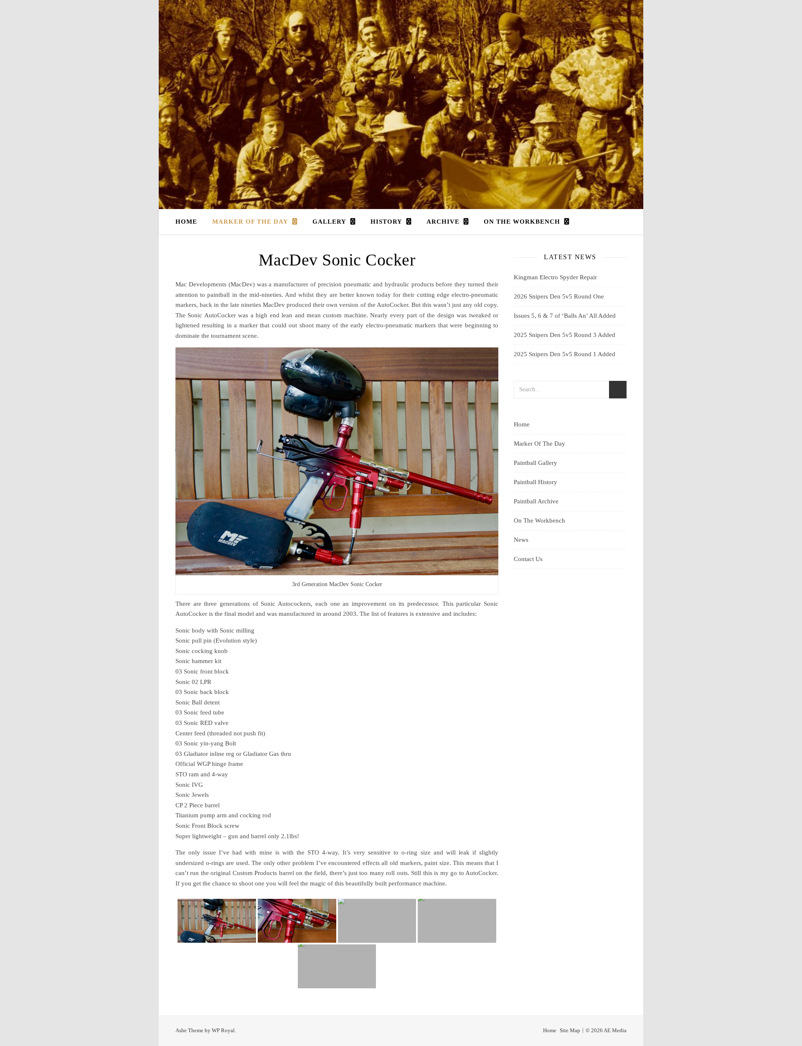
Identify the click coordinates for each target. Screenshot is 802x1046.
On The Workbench (522, 221)
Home (186, 221)
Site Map (570, 1030)
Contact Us (528, 559)
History (386, 221)
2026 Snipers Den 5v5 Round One (559, 296)
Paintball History (535, 482)
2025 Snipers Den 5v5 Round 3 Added (564, 335)
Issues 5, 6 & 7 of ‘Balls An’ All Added (565, 315)
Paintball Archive (536, 501)
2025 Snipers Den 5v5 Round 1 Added (564, 354)
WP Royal (223, 1030)
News (521, 539)
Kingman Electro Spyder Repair (555, 277)
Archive (442, 221)
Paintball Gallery (535, 462)
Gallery (329, 221)
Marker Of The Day (250, 221)
